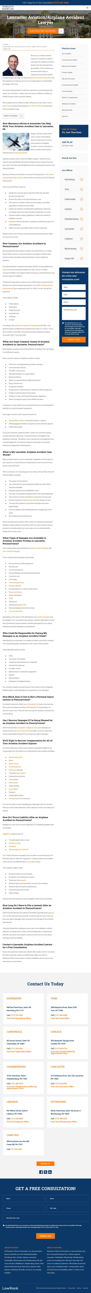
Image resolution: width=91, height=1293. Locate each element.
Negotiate (12, 222)
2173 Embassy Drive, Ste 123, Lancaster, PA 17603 (67, 1077)
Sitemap (79, 1288)
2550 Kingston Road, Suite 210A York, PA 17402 (64, 1009)
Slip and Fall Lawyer (68, 79)
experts (23, 880)
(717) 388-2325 (61, 1118)
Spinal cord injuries (15, 757)
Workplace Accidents (69, 104)
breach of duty (15, 843)
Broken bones (14, 764)
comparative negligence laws (27, 728)
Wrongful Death (67, 110)
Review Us (45, 1164)
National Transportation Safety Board (28, 325)
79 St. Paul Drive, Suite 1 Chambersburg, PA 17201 (17, 1077)
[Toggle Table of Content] (20, 116)
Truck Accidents (67, 91)
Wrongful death (14, 798)
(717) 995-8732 (61, 1048)
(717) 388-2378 (17, 1083)
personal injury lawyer (19, 153)
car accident (31, 862)
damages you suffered (20, 849)
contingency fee (33, 704)
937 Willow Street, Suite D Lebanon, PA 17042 (17, 1112)
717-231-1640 (16, 1149)
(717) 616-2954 (34, 106)
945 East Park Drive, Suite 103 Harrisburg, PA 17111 (19, 1009)
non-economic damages (11, 551)
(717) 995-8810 (17, 1048)
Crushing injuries (15, 767)
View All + (65, 116)
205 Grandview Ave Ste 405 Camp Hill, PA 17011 (18, 1143)
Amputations (13, 789)
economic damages (41, 548)
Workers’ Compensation (70, 97)
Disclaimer (85, 1288)
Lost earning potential (16, 582)
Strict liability (7, 855)
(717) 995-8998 (61, 1015)
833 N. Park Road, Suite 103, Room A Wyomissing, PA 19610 (66, 1112)
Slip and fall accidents (16, 420)
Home (5, 44)
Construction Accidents (69, 60)
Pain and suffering (15, 592)
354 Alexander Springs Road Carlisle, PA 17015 (62, 1042)
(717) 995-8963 (17, 1118)
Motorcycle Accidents (69, 66)
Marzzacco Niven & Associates (40, 78)
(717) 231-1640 (61, 2)
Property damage (15, 586)
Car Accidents (66, 54)
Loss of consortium (16, 611)
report (5, 270)
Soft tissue (13, 770)
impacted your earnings (30, 500)
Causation (12, 846)
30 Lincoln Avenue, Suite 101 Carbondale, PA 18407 (18, 1042)
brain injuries (20, 773)
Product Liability (67, 72)
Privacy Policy (71, 1288)
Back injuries (13, 783)
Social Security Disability (70, 85)
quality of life (21, 605)
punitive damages (43, 617)
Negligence (7, 834)
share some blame (19, 731)
